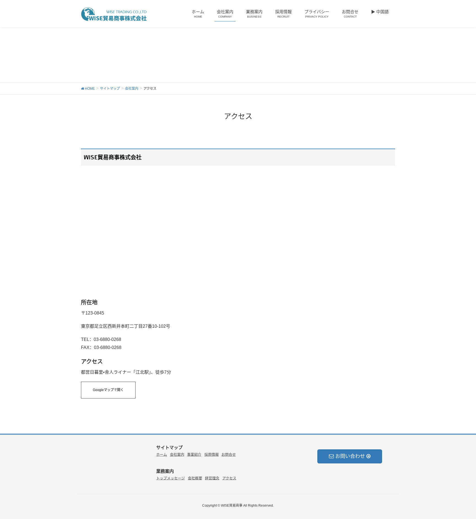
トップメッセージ (170, 478)
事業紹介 (194, 454)
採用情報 (211, 454)
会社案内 (177, 454)
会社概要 (195, 478)
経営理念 (212, 478)
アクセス (229, 478)
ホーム (161, 454)
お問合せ (228, 454)
